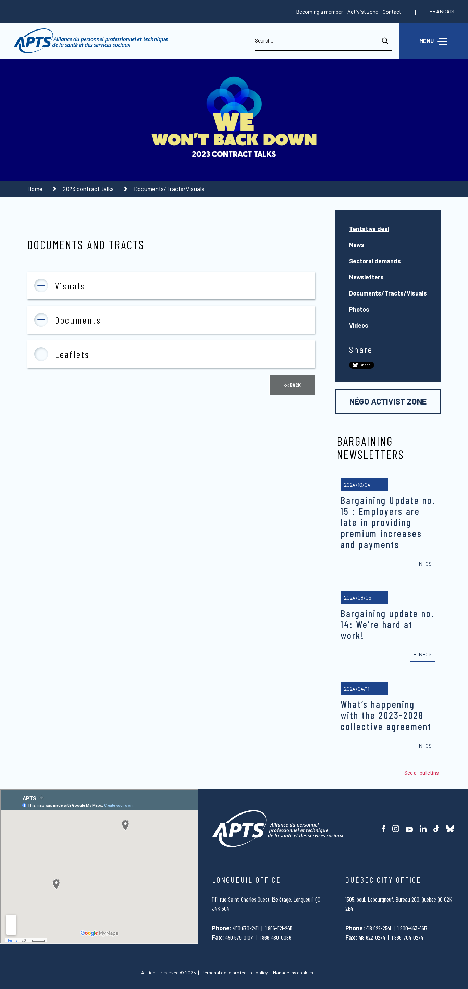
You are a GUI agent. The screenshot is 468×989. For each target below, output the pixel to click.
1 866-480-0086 (275, 937)
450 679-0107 (239, 937)
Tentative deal (369, 228)
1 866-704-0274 (407, 937)
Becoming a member (319, 11)
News (356, 245)
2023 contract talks (89, 188)
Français (441, 11)
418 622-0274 (372, 937)
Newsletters (366, 277)
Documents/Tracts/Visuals (388, 293)
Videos (358, 325)
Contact (392, 11)
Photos (359, 309)
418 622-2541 (378, 928)
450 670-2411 (246, 928)
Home (35, 188)
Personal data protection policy (234, 972)
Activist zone (362, 11)
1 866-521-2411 (278, 928)
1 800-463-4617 (412, 928)
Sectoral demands (375, 261)
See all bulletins (421, 773)
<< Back (292, 385)
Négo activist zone (388, 401)
